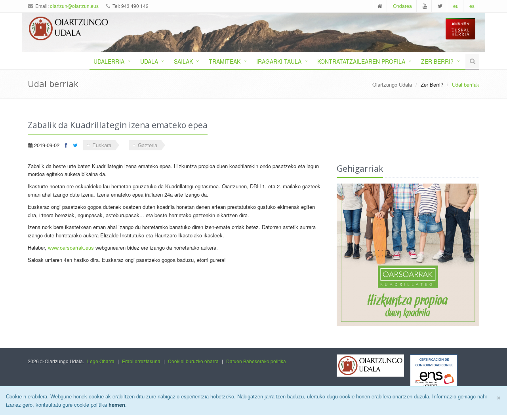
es (472, 5)
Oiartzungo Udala (392, 84)
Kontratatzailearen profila (361, 61)
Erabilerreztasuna (141, 361)
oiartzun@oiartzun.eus (74, 5)
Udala (149, 61)
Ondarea (402, 5)
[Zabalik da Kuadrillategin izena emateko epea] (408, 255)
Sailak (183, 61)
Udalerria (108, 61)
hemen (117, 404)
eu (456, 5)
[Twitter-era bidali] (75, 145)
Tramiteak (224, 61)
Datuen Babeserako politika (256, 361)
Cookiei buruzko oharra (193, 361)
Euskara (101, 145)
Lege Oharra (100, 361)
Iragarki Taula (278, 61)
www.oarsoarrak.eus (71, 247)
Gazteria (147, 145)
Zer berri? (437, 61)
